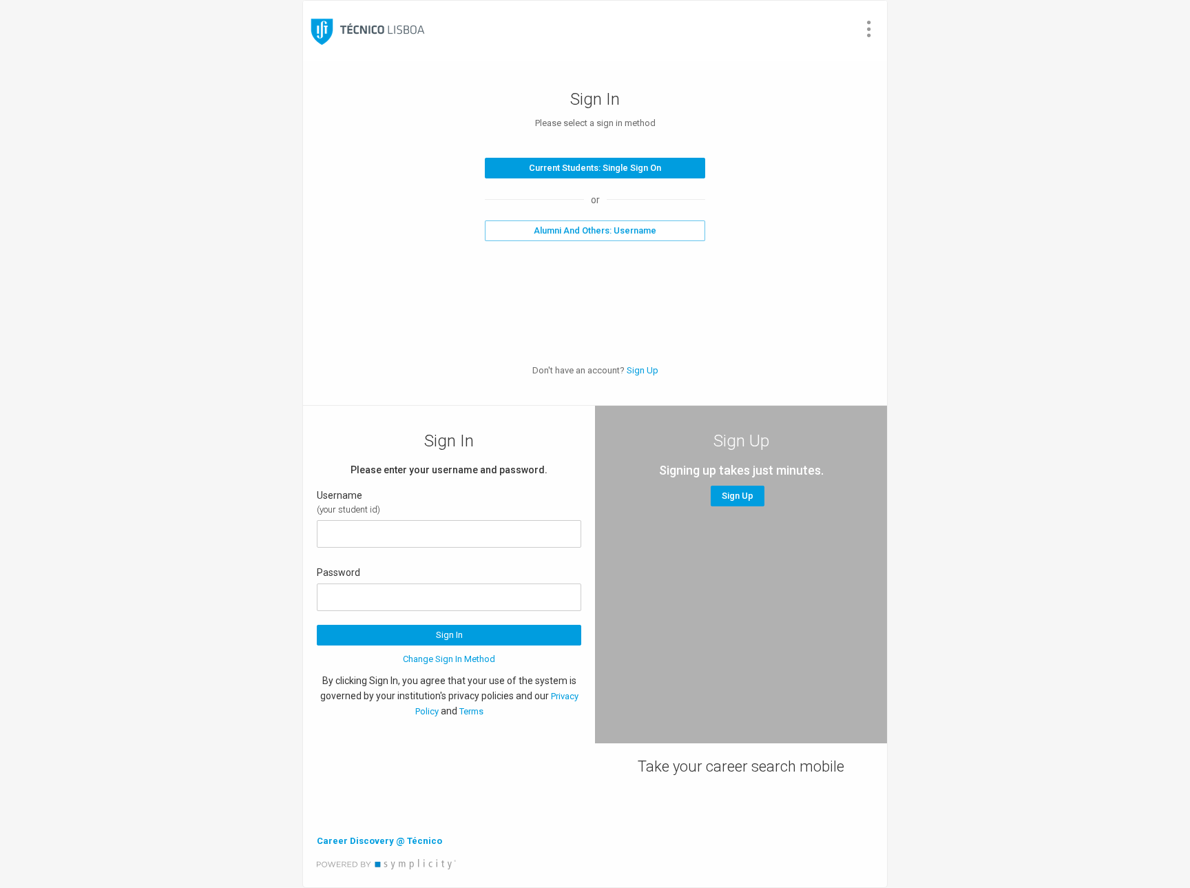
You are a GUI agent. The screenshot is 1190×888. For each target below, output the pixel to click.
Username (339, 495)
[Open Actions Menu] (869, 29)
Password (338, 572)
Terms (471, 711)
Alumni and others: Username (595, 230)
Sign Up (642, 370)
